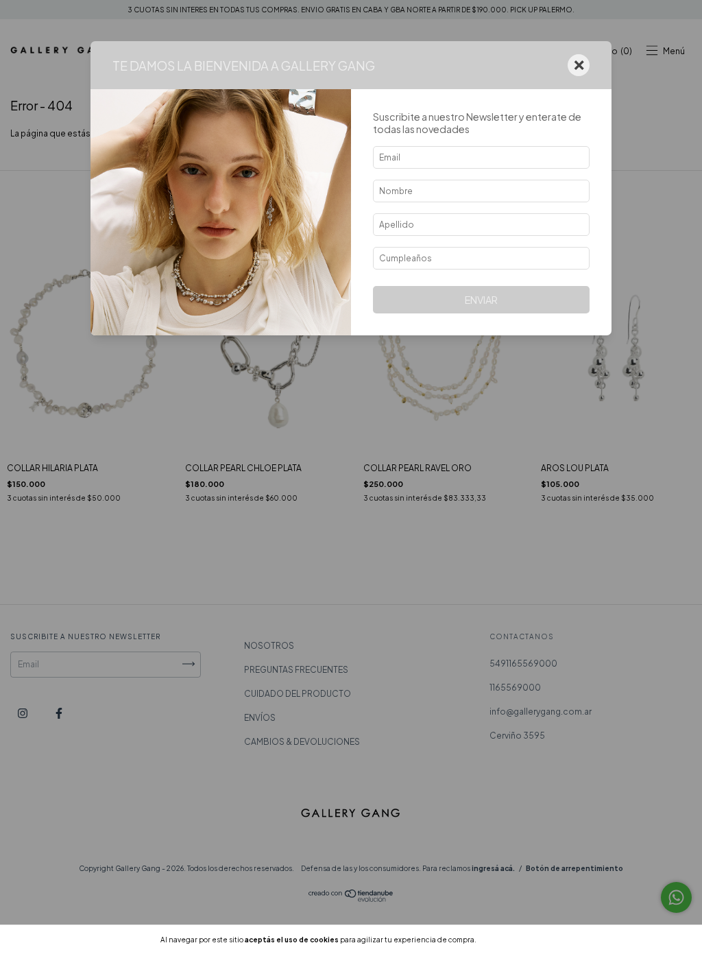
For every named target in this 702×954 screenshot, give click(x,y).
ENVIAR (481, 300)
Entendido (514, 939)
